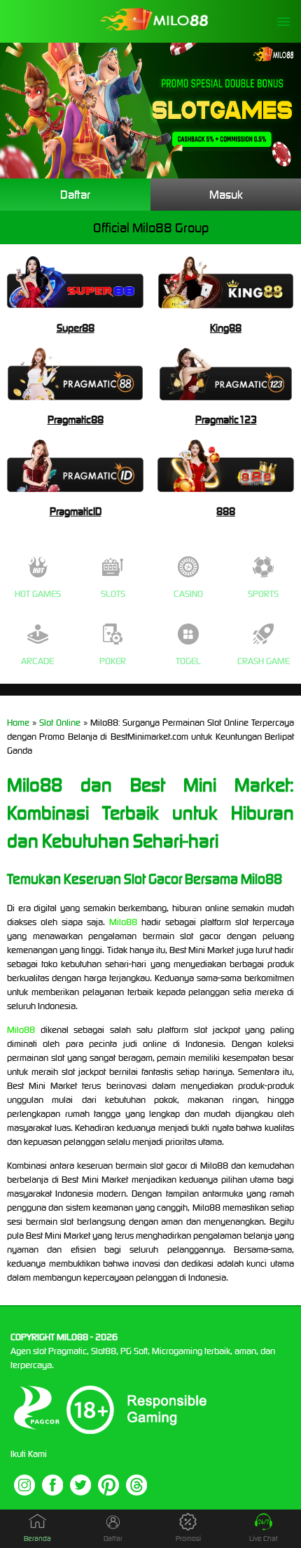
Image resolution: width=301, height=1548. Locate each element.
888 (225, 511)
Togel (188, 661)
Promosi (188, 1538)
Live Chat (263, 1538)
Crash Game (263, 661)
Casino (188, 594)
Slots (113, 594)
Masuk (226, 194)
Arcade (37, 661)
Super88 (75, 328)
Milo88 (123, 922)
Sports (263, 594)
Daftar (75, 194)
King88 (225, 328)
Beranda (37, 1538)
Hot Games (38, 594)
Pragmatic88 (76, 419)
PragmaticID (76, 511)
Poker (112, 661)
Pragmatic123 (226, 419)
